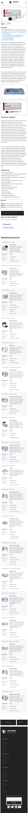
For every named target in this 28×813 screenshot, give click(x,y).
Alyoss (19, 5)
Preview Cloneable (9, 227)
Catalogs (4, 756)
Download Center (5, 758)
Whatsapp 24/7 (5, 776)
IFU (3, 255)
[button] (4, 14)
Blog (3, 786)
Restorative (4, 746)
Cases (3, 788)
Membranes (13, 394)
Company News (5, 761)
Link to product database (9, 219)
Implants (4, 741)
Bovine (12, 489)
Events (3, 790)
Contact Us (4, 769)
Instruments (4, 743)
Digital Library (5, 791)
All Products (4, 750)
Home (1, 5)
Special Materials (14, 641)
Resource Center (5, 784)
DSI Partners (4, 771)
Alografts (14, 5)
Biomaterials (7, 5)
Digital (3, 748)
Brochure (4, 257)
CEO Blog (4, 763)
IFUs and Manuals (5, 773)
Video (3, 309)
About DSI (4, 783)
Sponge (12, 242)
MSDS (3, 259)
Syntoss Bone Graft (15, 265)
